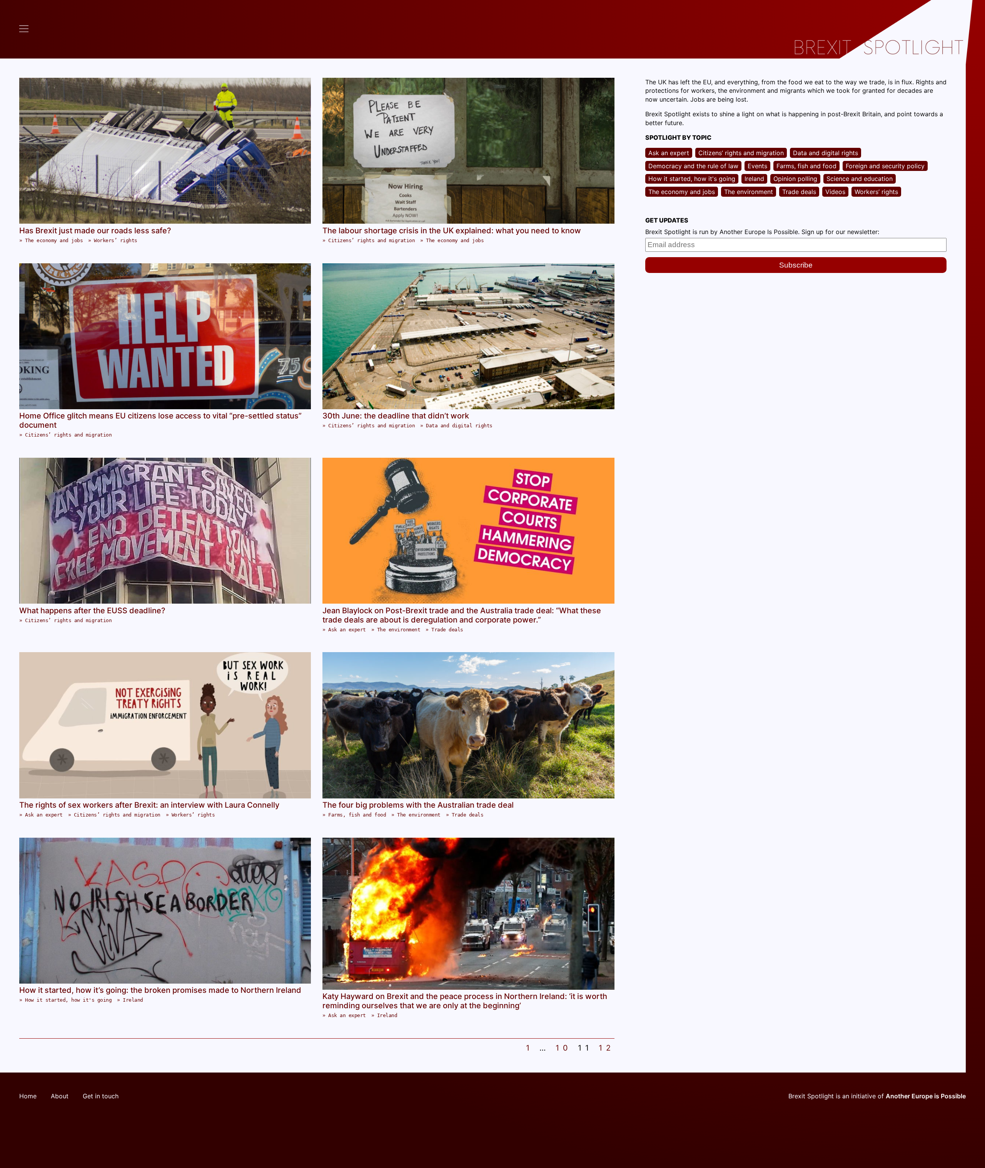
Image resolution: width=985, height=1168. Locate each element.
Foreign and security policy (885, 166)
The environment (399, 630)
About (59, 1096)
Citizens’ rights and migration (371, 240)
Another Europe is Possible (926, 1096)
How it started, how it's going (68, 1000)
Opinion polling (795, 178)
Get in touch (101, 1096)
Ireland (133, 1000)
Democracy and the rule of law (693, 166)
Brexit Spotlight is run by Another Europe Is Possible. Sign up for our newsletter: (762, 232)
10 (564, 1048)
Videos (835, 192)
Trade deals (447, 630)
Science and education (859, 178)
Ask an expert (347, 630)
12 (606, 1048)
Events (757, 166)
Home (28, 1096)
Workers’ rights (115, 240)
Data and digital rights (459, 425)
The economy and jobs (54, 240)
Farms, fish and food (357, 815)
